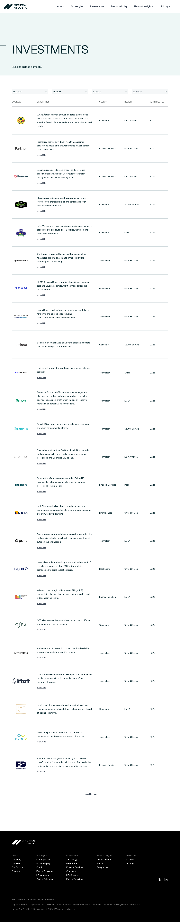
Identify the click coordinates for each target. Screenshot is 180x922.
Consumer (71, 871)
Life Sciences (72, 875)
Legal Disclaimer (19, 904)
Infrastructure (43, 875)
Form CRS (135, 904)
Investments (97, 6)
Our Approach (43, 859)
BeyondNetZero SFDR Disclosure (28, 909)
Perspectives (103, 867)
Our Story (16, 859)
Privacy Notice (121, 904)
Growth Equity (43, 863)
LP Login (165, 6)
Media (100, 863)
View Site (41, 155)
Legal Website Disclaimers (42, 904)
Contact (130, 859)
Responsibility (119, 6)
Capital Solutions (44, 879)
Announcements (105, 859)
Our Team (16, 863)
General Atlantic (27, 899)
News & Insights (143, 6)
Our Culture (17, 867)
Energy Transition (44, 871)
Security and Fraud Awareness (87, 904)
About (60, 6)
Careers (16, 871)
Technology (71, 859)
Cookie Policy (63, 904)
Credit (39, 867)
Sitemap (108, 904)
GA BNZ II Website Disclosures (60, 909)
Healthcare (71, 863)
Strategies (77, 6)
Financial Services (74, 867)
